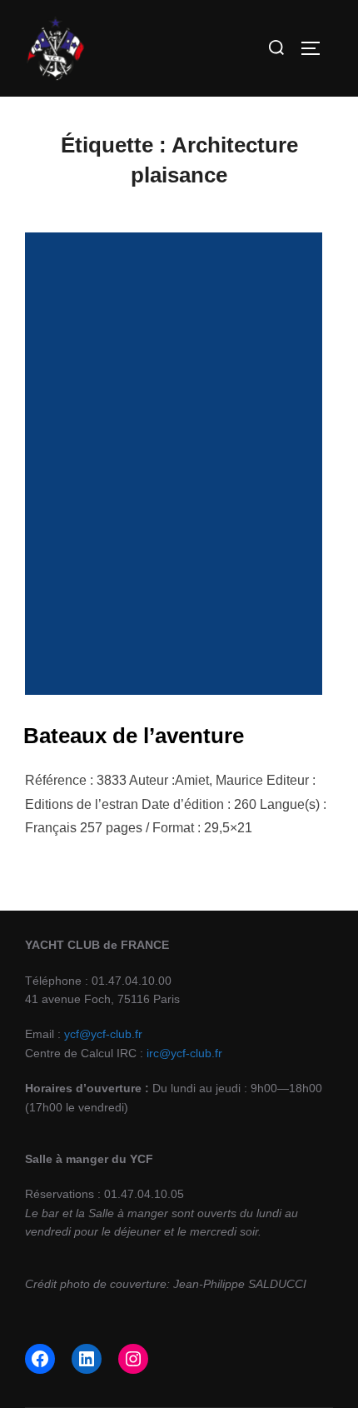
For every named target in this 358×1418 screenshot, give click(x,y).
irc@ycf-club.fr (184, 1053)
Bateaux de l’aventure (133, 735)
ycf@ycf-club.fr (103, 1034)
